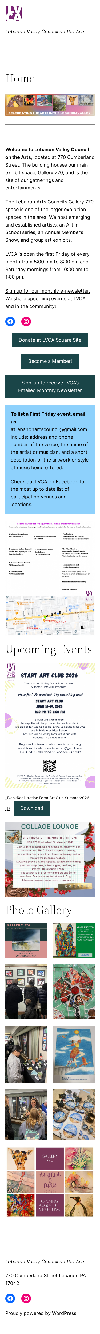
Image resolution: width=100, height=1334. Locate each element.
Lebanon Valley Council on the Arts (45, 31)
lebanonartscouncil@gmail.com (51, 429)
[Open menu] (8, 45)
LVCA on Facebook (56, 481)
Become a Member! (50, 361)
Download (31, 808)
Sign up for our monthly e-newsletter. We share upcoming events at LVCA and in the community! (47, 298)
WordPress (64, 1313)
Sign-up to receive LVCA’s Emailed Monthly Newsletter (50, 386)
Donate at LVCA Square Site (50, 340)
